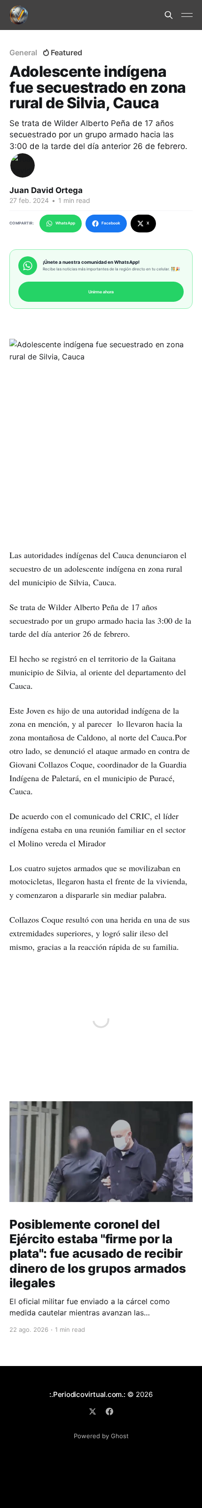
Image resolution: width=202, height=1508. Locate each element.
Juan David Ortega (46, 190)
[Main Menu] (187, 15)
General (23, 52)
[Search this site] (168, 14)
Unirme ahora (101, 291)
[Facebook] (109, 1411)
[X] (92, 1411)
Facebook (110, 223)
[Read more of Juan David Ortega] (22, 165)
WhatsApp (65, 223)
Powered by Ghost (101, 1436)
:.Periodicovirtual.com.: (87, 1394)
